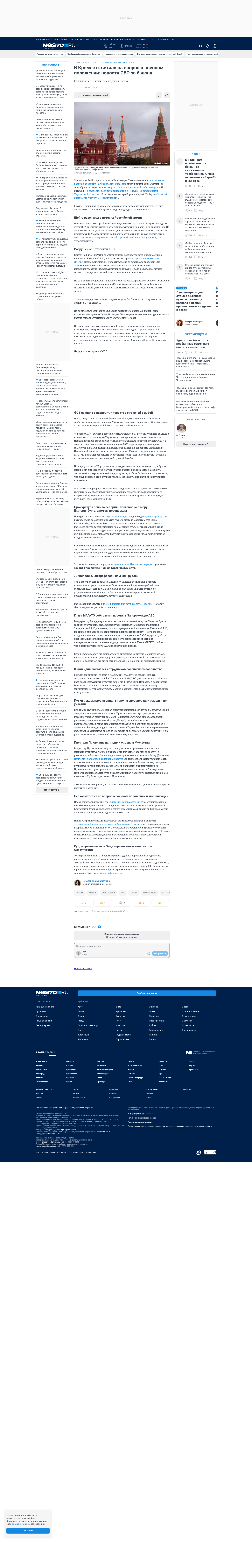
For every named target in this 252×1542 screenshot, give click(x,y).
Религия (153, 1034)
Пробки (126, 46)
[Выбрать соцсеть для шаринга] (167, 95)
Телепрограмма (99, 39)
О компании (42, 1016)
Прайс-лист (41, 1011)
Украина (92, 893)
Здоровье (83, 1039)
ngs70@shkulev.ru (68, 1130)
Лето (118, 1020)
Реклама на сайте (45, 1006)
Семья (152, 1039)
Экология (187, 1020)
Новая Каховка (168, 893)
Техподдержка (43, 1025)
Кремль (134, 893)
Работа (152, 1025)
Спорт (185, 1006)
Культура (120, 1016)
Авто (80, 1006)
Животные (83, 1034)
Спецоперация (108, 893)
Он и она (153, 1006)
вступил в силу (120, 564)
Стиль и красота (190, 1011)
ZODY (152, 39)
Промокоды (163, 39)
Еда (79, 1030)
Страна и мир (189, 1016)
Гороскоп (125, 39)
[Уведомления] (207, 46)
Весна (81, 1016)
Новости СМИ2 (83, 968)
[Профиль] (214, 46)
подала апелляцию (117, 516)
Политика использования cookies (142, 1118)
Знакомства (61, 39)
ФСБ (123, 893)
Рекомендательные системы (140, 1122)
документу (117, 755)
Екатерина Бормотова (96, 880)
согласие (16, 1524)
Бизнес (81, 1011)
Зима (118, 1006)
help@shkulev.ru (54, 1134)
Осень (152, 1011)
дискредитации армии (154, 516)
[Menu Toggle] (37, 46)
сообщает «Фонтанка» (109, 873)
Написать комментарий (95, 95)
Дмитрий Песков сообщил (124, 801)
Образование (122, 1039)
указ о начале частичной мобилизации (134, 187)
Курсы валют (140, 39)
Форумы (84, 39)
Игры (174, 39)
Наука (119, 1030)
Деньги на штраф (140, 564)
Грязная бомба (149, 893)
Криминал (121, 1011)
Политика (154, 1016)
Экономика (188, 1025)
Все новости (52, 65)
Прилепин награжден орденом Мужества (98, 758)
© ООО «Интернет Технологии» (82, 1152)
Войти (84, 954)
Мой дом (120, 1025)
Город (81, 1020)
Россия (79, 893)
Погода (74, 39)
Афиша (114, 39)
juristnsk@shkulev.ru (102, 1132)
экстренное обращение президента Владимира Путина (107, 824)
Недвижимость (44, 39)
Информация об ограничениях (140, 1114)
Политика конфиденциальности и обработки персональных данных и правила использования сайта (170, 1126)
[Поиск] (200, 46)
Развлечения (156, 1030)
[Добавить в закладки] (159, 95)
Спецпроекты (189, 1030)
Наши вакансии (44, 1020)
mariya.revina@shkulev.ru (46, 1146)
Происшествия (156, 1020)
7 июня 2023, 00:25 (82, 88)
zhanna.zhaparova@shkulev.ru (48, 1142)
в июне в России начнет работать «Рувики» (126, 603)
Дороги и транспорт (88, 1025)
